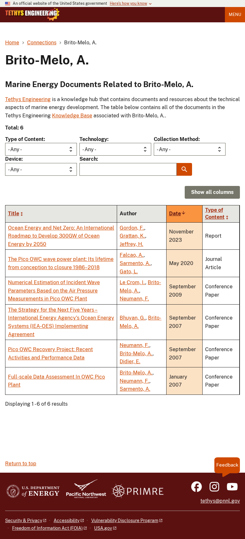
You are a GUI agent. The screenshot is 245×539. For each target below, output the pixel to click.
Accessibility (66, 520)
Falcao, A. (132, 255)
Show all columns (212, 192)
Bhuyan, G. (132, 318)
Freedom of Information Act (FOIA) (47, 528)
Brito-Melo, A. (136, 354)
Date (177, 213)
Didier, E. (130, 361)
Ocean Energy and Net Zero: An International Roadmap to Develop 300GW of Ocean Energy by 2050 (61, 236)
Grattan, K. (132, 236)
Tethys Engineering (28, 99)
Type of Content (24, 139)
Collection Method (176, 139)
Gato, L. (129, 272)
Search (88, 159)
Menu (235, 14)
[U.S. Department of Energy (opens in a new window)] (33, 491)
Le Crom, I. (132, 282)
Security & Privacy (23, 520)
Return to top (20, 464)
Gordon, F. (132, 228)
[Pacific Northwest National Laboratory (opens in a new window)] (83, 492)
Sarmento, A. (135, 263)
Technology (93, 139)
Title (13, 213)
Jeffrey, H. (131, 244)
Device (13, 159)
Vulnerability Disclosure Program (124, 520)
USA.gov (103, 528)
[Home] (32, 14)
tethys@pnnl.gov (220, 501)
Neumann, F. (134, 299)
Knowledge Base (72, 116)
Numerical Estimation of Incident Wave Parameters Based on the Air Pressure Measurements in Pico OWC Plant (54, 290)
